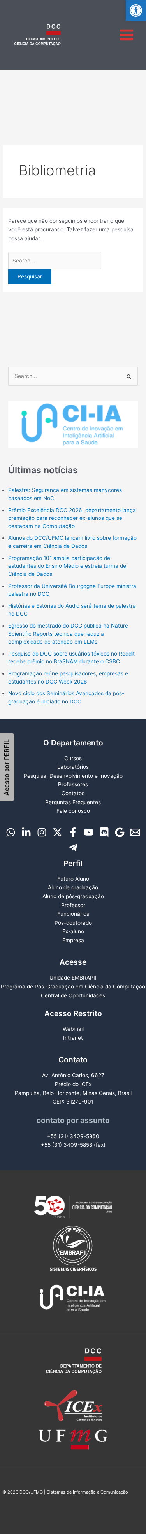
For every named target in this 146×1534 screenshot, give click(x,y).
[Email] (135, 832)
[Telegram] (73, 847)
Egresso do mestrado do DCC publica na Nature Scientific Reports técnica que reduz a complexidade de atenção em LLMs (68, 634)
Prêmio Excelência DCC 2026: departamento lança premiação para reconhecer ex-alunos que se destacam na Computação (72, 518)
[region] (73, 424)
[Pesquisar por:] (54, 260)
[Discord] (104, 832)
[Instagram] (41, 832)
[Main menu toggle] (127, 35)
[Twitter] (57, 832)
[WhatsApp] (10, 832)
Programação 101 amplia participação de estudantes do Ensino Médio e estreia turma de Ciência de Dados (67, 566)
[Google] (119, 832)
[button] (136, 10)
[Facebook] (73, 832)
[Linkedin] (26, 832)
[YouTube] (88, 832)
